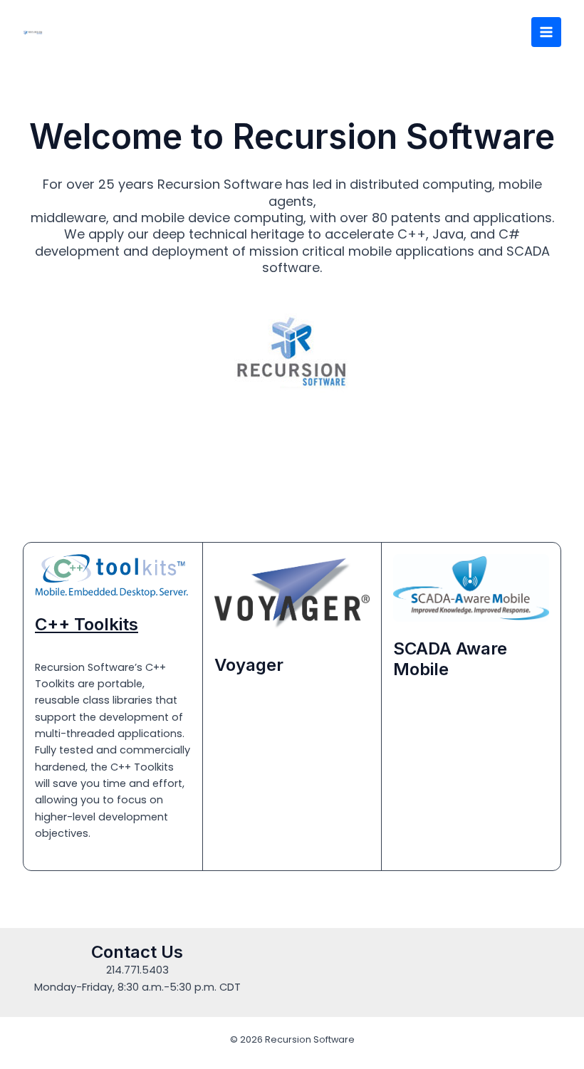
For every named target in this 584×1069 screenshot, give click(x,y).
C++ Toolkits (86, 624)
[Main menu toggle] (546, 32)
